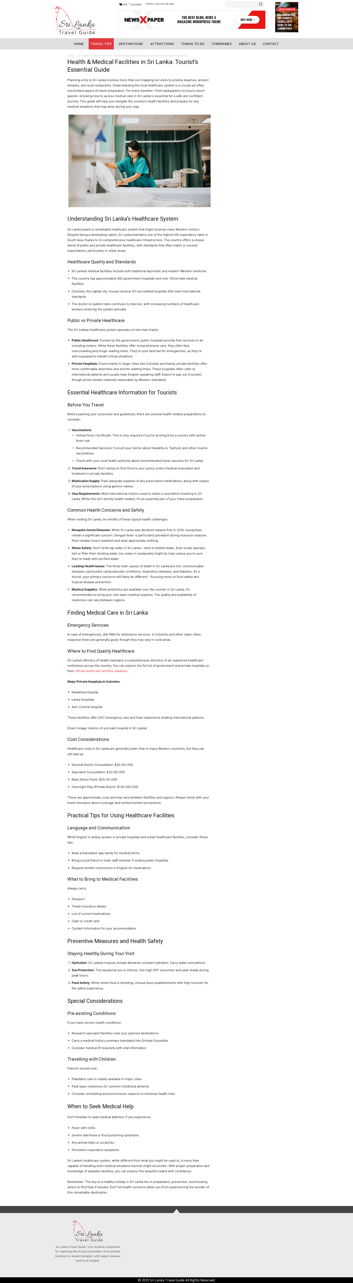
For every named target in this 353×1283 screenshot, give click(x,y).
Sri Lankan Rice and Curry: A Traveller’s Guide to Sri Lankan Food (286, 22)
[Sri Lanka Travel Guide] (81, 20)
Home (71, 55)
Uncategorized (286, 9)
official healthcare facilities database (101, 671)
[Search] (260, 4)
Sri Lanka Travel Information (94, 55)
